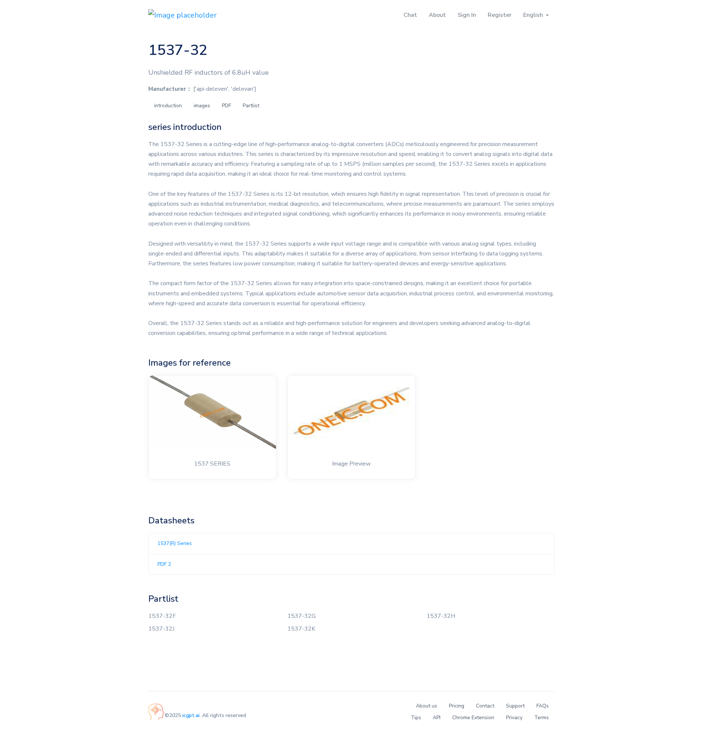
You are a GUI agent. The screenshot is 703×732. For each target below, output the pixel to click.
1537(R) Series (174, 543)
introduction (168, 105)
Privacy (514, 717)
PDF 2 (164, 564)
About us (426, 705)
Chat (410, 15)
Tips (416, 717)
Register (500, 15)
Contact (485, 705)
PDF (226, 105)
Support (515, 705)
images (202, 105)
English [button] (533, 15)
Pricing (456, 705)
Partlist (251, 105)
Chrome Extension (473, 717)
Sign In (467, 15)
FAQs (542, 705)
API (436, 717)
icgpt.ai (191, 715)
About (437, 15)
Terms (541, 717)
